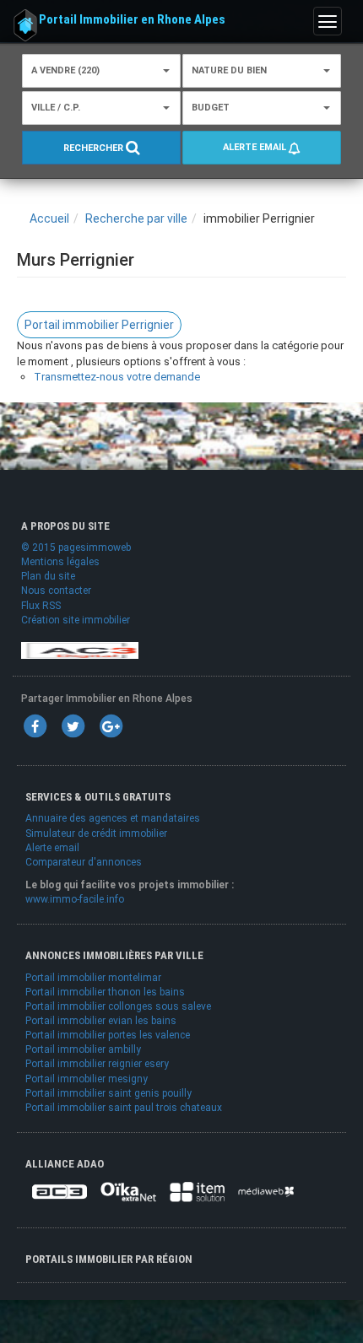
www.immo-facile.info (74, 899)
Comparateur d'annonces (83, 862)
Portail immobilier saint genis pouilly (108, 1093)
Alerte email (256, 147)
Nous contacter (56, 590)
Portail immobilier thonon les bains (105, 992)
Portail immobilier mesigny (86, 1079)
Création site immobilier (75, 620)
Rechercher (94, 148)
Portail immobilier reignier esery (97, 1064)
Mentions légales (60, 562)
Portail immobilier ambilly (83, 1049)
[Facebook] (34, 725)
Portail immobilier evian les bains (100, 1021)
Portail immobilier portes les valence (107, 1035)
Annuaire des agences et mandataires (112, 818)
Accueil (49, 218)
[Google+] (110, 725)
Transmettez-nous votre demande (117, 376)
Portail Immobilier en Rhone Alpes (132, 19)
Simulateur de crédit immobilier (96, 833)
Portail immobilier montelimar (93, 978)
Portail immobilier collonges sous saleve (118, 1006)
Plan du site (48, 576)
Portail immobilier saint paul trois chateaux (123, 1108)
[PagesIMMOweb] (79, 649)
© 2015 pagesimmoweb (76, 547)
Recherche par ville (136, 218)
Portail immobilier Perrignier (99, 325)
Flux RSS (41, 606)
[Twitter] (72, 725)
